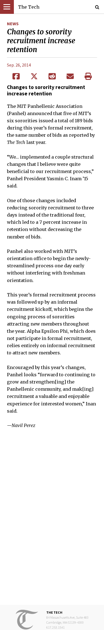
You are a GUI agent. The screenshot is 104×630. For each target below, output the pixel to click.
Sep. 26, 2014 (19, 65)
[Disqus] (52, 520)
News (13, 23)
